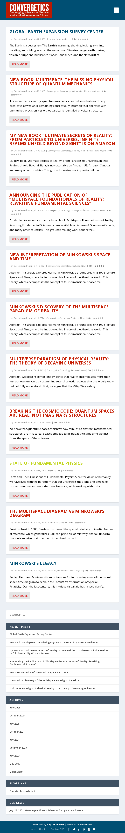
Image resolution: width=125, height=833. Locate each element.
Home (33, 829)
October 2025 (17, 715)
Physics (87, 91)
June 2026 (14, 707)
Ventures (66, 39)
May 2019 (14, 763)
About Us (44, 829)
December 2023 (18, 747)
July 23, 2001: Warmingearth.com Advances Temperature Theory (46, 810)
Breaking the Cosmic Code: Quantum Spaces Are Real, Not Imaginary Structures (61, 413)
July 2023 (14, 755)
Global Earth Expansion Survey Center (56, 32)
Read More (19, 64)
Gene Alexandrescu (23, 39)
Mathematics (77, 91)
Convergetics (53, 91)
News (58, 39)
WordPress (86, 824)
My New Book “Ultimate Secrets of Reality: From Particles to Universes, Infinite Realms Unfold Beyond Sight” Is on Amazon (62, 139)
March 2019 (15, 771)
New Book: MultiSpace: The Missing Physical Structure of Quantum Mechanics (61, 82)
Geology (51, 39)
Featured (76, 266)
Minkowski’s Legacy (32, 563)
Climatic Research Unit (22, 791)
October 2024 (17, 731)
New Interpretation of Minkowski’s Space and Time (59, 257)
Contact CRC (57, 829)
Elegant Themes (55, 824)
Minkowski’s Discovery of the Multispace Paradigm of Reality (59, 309)
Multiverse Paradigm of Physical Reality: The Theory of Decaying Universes (59, 361)
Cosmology (65, 91)
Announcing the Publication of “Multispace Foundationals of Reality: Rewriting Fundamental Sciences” (56, 199)
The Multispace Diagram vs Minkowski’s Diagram (57, 513)
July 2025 (14, 723)
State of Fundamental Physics (46, 463)
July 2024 (14, 739)
